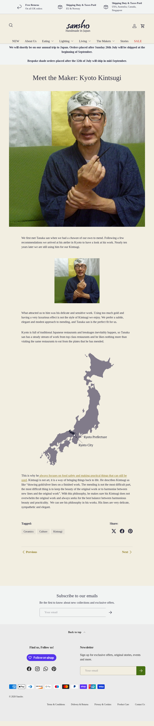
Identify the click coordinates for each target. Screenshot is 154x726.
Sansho (19, 696)
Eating (46, 41)
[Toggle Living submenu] (89, 41)
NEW (15, 41)
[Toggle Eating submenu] (52, 41)
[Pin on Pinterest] (130, 531)
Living (83, 41)
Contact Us (140, 704)
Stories (124, 41)
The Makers (104, 41)
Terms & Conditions (56, 704)
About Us (30, 41)
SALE (138, 41)
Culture (43, 531)
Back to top (75, 632)
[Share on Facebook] (122, 531)
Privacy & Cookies (102, 704)
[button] (143, 26)
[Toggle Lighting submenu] (72, 41)
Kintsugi (57, 531)
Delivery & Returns (79, 704)
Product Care (123, 704)
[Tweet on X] (114, 531)
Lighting (64, 41)
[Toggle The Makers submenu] (113, 41)
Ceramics (28, 531)
